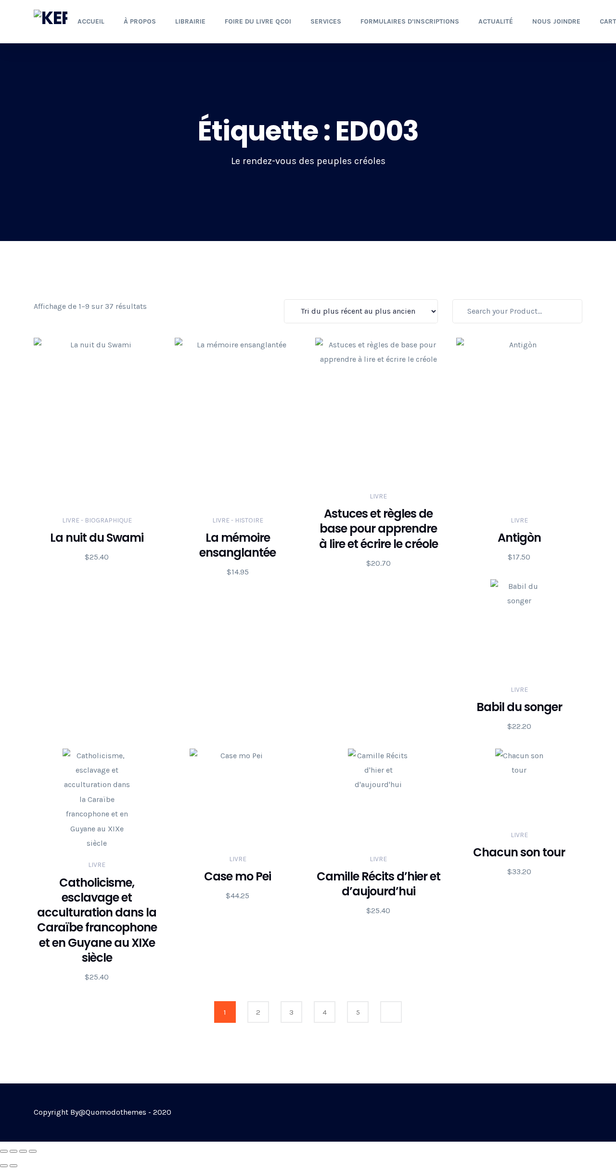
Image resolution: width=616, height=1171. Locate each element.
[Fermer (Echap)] (33, 1151)
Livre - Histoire (237, 520)
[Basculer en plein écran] (13, 1151)
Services (325, 21)
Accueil (90, 21)
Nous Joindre (556, 21)
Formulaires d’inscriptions (409, 21)
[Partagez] (23, 1151)
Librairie (190, 21)
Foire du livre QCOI (258, 21)
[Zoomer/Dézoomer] (4, 1151)
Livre (378, 496)
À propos (140, 21)
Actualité (495, 21)
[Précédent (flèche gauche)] (4, 1165)
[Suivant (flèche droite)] (13, 1165)
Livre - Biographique (97, 520)
